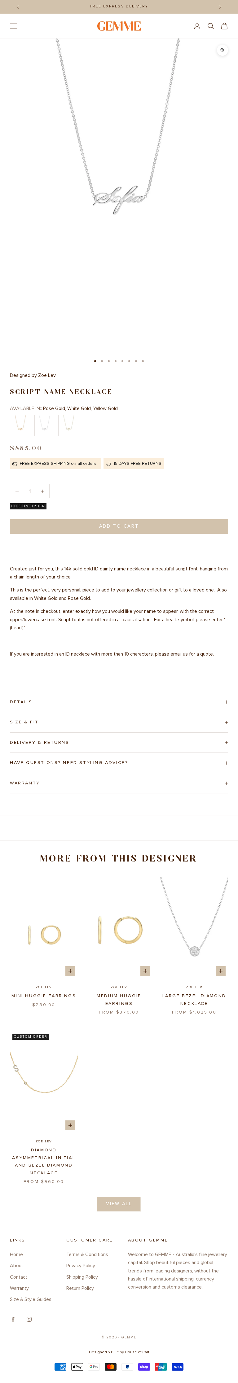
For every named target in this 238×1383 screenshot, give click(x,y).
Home (16, 1254)
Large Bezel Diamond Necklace (194, 1000)
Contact (18, 1277)
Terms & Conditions (87, 1254)
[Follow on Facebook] (13, 1319)
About (16, 1265)
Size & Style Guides (30, 1299)
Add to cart (119, 526)
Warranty (19, 1288)
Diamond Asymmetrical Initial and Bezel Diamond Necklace (43, 1161)
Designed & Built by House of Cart (119, 1352)
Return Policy (80, 1288)
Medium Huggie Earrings (119, 1000)
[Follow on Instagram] (29, 1319)
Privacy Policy (80, 1265)
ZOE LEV (44, 987)
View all (119, 1204)
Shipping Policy (82, 1277)
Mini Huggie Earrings (43, 996)
